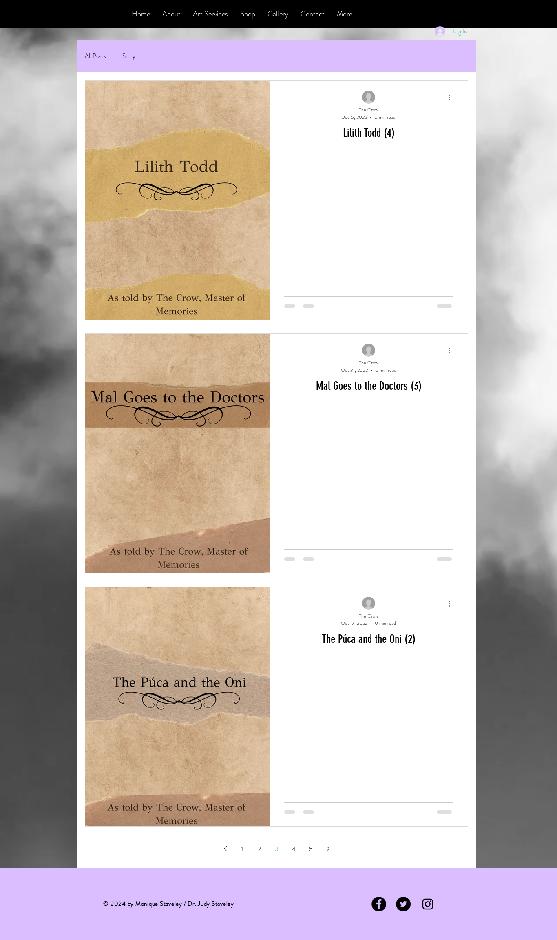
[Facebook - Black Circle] (378, 904)
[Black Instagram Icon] (427, 904)
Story (128, 56)
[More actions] (452, 97)
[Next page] (327, 848)
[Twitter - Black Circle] (403, 904)
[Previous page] (225, 848)
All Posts (95, 56)
